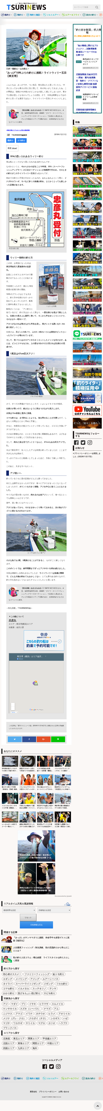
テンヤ (52, 988)
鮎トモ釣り (58, 974)
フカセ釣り (62, 983)
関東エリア (33, 1038)
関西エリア (38, 1043)
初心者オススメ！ (12, 974)
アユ (56, 1008)
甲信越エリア (49, 1038)
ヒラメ (51, 1013)
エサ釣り (21, 140)
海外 (35, 1048)
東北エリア (19, 1038)
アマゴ (19, 1013)
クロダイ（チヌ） (38, 1018)
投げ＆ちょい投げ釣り (29, 993)
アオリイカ (64, 1013)
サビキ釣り (49, 993)
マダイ (14, 1004)
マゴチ (6, 1023)
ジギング (48, 983)
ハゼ (65, 1018)
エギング (7, 979)
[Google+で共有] (43, 739)
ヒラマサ (43, 1004)
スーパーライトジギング (28, 983)
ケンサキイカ (10, 1008)
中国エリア (53, 1043)
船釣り (11, 140)
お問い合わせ (64, 1092)
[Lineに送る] (58, 739)
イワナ (29, 1013)
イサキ (32, 1004)
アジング (34, 979)
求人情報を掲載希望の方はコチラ (87, 36)
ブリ (23, 1004)
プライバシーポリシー (48, 1092)
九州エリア (23, 1048)
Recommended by (60, 896)
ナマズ (47, 1008)
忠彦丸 (12, 620)
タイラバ (7, 983)
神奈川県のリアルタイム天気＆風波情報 (18, 130)
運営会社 (33, 1092)
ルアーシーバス (51, 979)
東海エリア (23, 1043)
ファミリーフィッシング (37, 974)
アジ (5, 1004)
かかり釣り (8, 993)
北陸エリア (8, 1043)
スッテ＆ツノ (39, 988)
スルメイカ (57, 1004)
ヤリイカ (30, 1023)
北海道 (6, 1038)
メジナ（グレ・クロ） (14, 1018)
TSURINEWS (50, 1097)
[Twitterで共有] (15, 739)
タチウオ (40, 1013)
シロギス (55, 1018)
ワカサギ (17, 1023)
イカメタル (23, 988)
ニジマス (7, 1013)
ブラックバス (10, 1028)
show (14, 148)
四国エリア (8, 1048)
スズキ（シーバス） (30, 1008)
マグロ (41, 1023)
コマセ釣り (8, 988)
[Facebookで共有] (29, 739)
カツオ (51, 1023)
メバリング (21, 979)
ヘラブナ (63, 1023)
